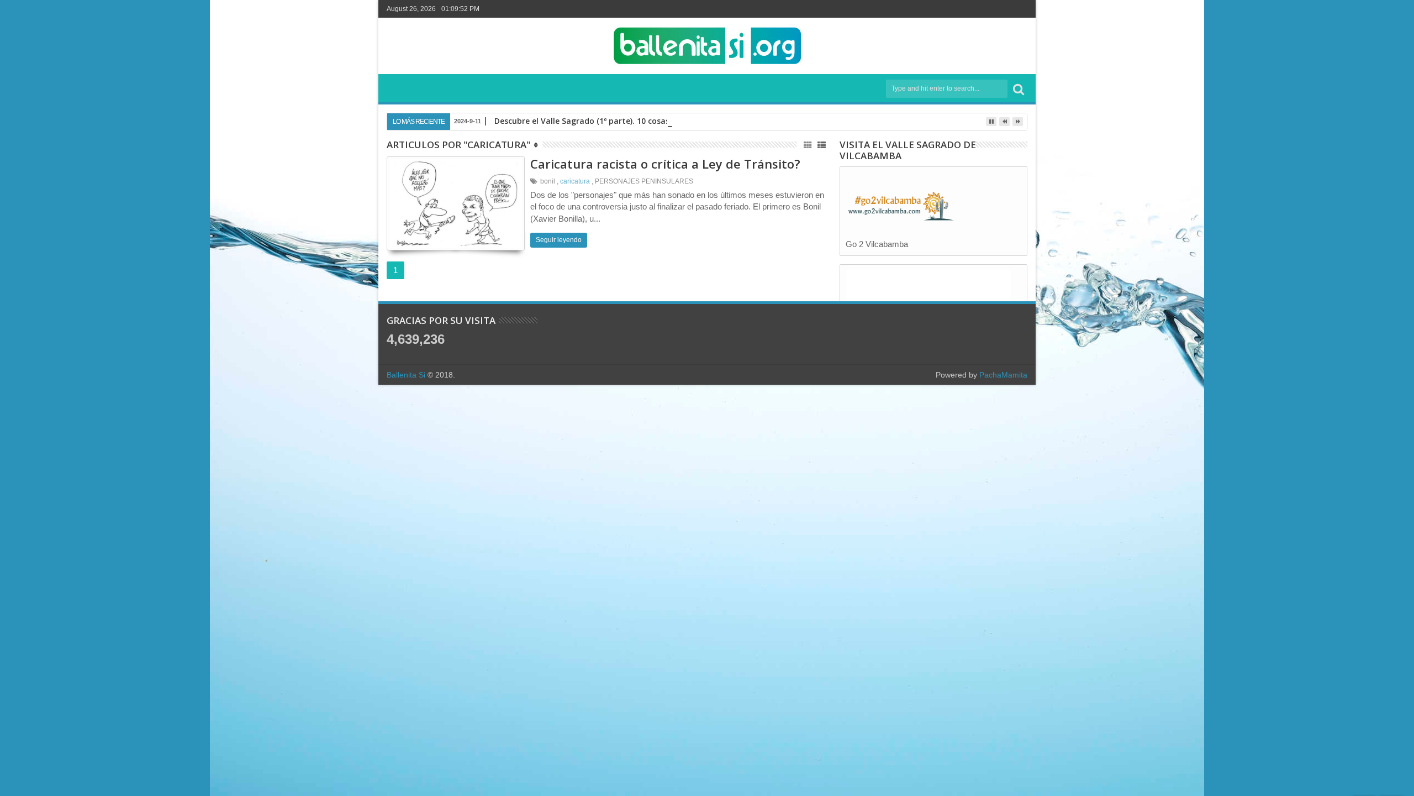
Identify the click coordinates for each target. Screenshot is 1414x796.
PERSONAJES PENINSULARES (644, 181)
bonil (547, 181)
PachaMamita (1003, 374)
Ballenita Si (406, 374)
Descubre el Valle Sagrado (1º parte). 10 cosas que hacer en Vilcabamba (631, 121)
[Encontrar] (1018, 89)
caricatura (575, 181)
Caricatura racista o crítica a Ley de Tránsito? (665, 163)
